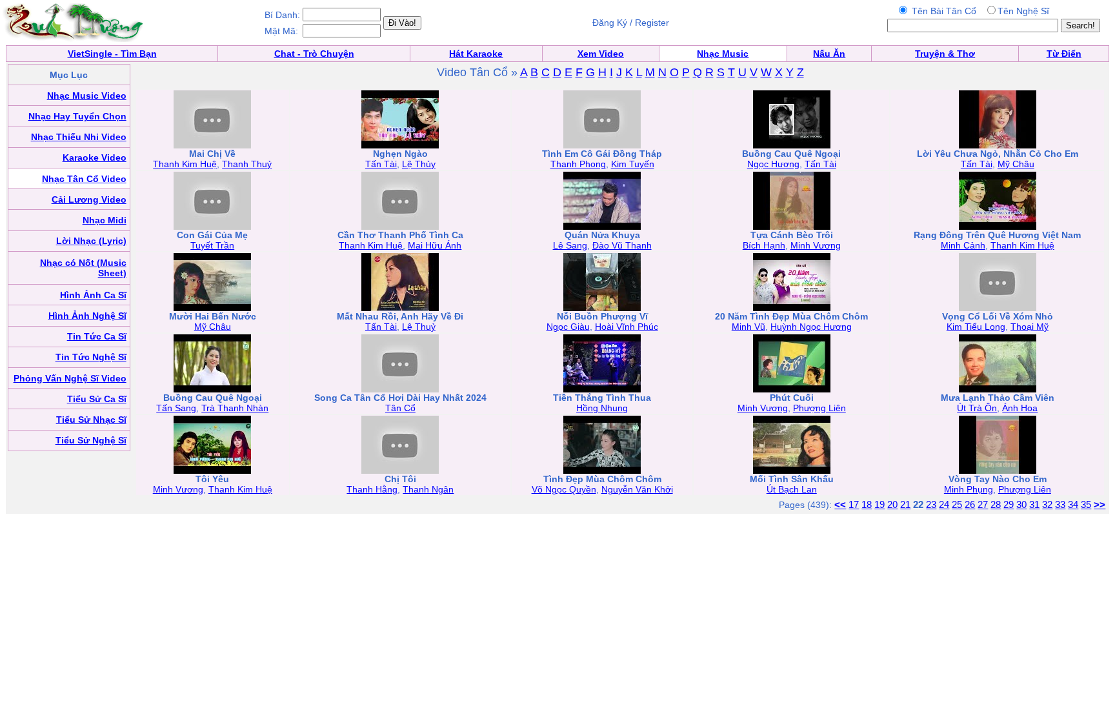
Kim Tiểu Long (976, 326)
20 (892, 504)
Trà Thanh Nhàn (234, 408)
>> (1099, 504)
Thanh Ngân (428, 489)
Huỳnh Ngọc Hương (811, 326)
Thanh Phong (578, 164)
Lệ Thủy (419, 164)
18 (866, 504)
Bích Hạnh (764, 245)
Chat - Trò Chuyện (314, 53)
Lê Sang (570, 245)
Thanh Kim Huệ (185, 164)
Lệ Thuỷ (419, 326)
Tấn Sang (176, 408)
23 (931, 504)
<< (840, 504)
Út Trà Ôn (977, 408)
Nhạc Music (722, 53)
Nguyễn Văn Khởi (637, 489)
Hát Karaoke (476, 53)
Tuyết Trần (212, 245)
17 (854, 504)
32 (1047, 504)
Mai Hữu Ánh (434, 245)
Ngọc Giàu (568, 326)
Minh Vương (815, 245)
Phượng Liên (819, 408)
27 (983, 504)
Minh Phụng (968, 489)
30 (1021, 504)
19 (879, 504)
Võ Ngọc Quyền (564, 489)
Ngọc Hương (773, 164)
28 (995, 504)
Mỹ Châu (1016, 164)
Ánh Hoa (1020, 408)
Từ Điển (1064, 53)
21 (905, 504)
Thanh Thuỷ (247, 164)
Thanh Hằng (372, 489)
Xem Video (601, 53)
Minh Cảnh (963, 245)
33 (1060, 504)
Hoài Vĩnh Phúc (626, 326)
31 (1034, 504)
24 (944, 504)
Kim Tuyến (632, 164)
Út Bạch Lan (792, 489)
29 (1008, 504)
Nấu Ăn (829, 53)
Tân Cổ (400, 408)
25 (957, 504)
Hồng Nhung (602, 408)
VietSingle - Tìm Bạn (112, 53)
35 (1086, 504)
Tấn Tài (381, 164)
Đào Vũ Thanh (622, 245)
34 (1073, 504)
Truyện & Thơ (945, 53)
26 (970, 504)
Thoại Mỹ (1029, 326)
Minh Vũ (748, 326)
